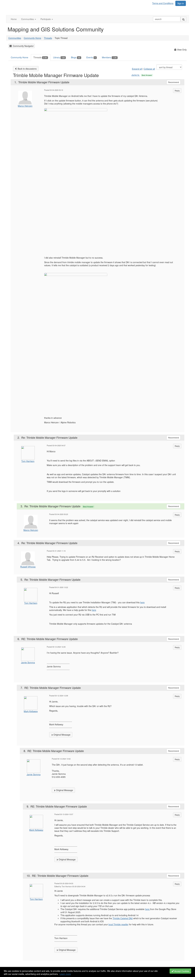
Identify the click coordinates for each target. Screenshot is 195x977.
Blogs (75, 57)
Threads (48, 38)
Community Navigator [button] (23, 45)
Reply (177, 90)
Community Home (32, 38)
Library (59, 57)
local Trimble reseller (118, 924)
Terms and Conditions (162, 3)
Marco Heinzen (25, 105)
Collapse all (149, 68)
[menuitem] (163, 3)
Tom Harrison (27, 461)
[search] (183, 19)
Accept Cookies (181, 971)
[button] (28, 19)
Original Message (61, 734)
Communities (14, 38)
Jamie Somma (28, 662)
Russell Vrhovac (28, 566)
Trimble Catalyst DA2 (123, 918)
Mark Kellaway (31, 711)
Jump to (141, 74)
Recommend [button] (173, 82)
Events (91, 57)
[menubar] (163, 3)
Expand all (137, 68)
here (142, 602)
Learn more (65, 973)
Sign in (180, 3)
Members (109, 57)
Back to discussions (27, 68)
